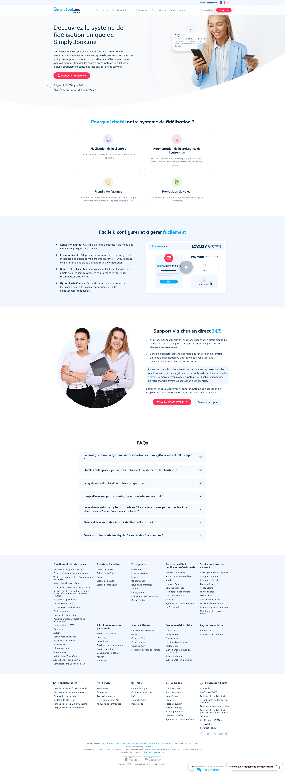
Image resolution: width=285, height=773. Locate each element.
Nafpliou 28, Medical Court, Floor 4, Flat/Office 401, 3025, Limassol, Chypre (137, 743)
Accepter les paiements (65, 599)
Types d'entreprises (106, 696)
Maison (100, 656)
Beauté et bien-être (108, 564)
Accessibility (206, 724)
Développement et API (108, 699)
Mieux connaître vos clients (67, 583)
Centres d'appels (174, 584)
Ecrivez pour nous (174, 711)
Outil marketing (61, 611)
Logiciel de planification (65, 615)
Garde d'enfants (139, 600)
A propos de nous (174, 692)
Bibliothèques (138, 580)
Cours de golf (138, 645)
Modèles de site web (63, 699)
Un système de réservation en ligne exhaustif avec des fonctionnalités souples (71, 593)
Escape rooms (172, 634)
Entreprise (102, 692)
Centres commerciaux (176, 572)
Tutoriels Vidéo (138, 699)
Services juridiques (175, 595)
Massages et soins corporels (214, 572)
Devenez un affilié (174, 715)
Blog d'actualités (174, 707)
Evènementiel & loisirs (179, 625)
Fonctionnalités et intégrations (68, 692)
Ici (116, 258)
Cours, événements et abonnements (71, 573)
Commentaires (173, 688)
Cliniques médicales (210, 580)
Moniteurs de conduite (211, 634)
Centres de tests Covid (211, 599)
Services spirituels (106, 649)
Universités (136, 569)
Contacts (170, 699)
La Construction (173, 607)
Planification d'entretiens (178, 591)
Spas (99, 577)
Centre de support (140, 688)
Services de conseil (106, 633)
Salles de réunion (174, 656)
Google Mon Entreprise (64, 636)
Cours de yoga (138, 642)
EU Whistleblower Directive (153, 752)
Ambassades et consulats (178, 576)
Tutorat (134, 588)
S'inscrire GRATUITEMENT (172, 402)
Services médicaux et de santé (212, 566)
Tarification (142, 10)
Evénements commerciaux (179, 659)
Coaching (101, 637)
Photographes (173, 638)
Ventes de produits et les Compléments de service (73, 578)
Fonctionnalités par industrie (67, 569)
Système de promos (63, 603)
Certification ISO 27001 (211, 720)
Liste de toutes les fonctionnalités (70, 688)
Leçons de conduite (211, 625)
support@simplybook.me (103, 749)
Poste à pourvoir (174, 703)
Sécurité (204, 716)
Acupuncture (206, 587)
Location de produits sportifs (145, 649)
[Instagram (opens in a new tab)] (228, 734)
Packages (58, 629)
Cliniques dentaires (210, 576)
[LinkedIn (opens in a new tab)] (216, 734)
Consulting (102, 641)
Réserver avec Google (64, 640)
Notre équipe (172, 696)
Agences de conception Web (180, 603)
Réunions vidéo (61, 648)
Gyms (134, 634)
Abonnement (59, 644)
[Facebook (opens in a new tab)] (203, 734)
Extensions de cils (106, 569)
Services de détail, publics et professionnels (180, 566)
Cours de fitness (139, 638)
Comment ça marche (141, 692)
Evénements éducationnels (144, 596)
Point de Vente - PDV (63, 625)
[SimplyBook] (66, 10)
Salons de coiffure (106, 573)
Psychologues (207, 595)
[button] (102, 10)
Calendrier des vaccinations (214, 607)
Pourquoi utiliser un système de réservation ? (69, 620)
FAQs (133, 696)
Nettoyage (102, 660)
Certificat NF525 (208, 727)
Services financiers (175, 587)
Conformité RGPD (208, 692)
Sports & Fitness (140, 625)
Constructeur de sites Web (66, 607)
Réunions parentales (141, 584)
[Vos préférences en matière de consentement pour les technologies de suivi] (280, 768)
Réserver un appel (208, 402)
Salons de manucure (107, 584)
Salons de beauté (105, 580)
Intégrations (59, 652)
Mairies (169, 580)
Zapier (56, 632)
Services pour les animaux (110, 645)
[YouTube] (222, 734)
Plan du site (137, 703)
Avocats (169, 599)
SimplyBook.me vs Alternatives (68, 707)
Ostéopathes (206, 584)
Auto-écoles (206, 630)
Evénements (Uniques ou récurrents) (178, 650)
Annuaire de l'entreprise (109, 703)
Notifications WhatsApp (65, 656)
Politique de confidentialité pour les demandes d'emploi (214, 711)
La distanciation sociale (211, 603)
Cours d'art (171, 630)
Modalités (205, 688)
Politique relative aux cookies (214, 706)
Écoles (134, 577)
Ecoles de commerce (141, 573)
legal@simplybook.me (153, 749)
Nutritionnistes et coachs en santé (214, 612)
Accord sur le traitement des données (214, 701)
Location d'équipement (177, 642)
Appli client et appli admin (66, 659)
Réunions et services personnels (109, 627)
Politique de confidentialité (213, 696)
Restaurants (172, 645)
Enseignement (139, 564)
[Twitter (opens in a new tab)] (209, 734)
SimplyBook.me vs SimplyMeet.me (70, 703)
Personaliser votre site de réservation (72, 587)
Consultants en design (108, 652)
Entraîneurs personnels (143, 630)
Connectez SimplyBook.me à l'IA (69, 663)
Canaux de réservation (64, 696)
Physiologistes (207, 591)
